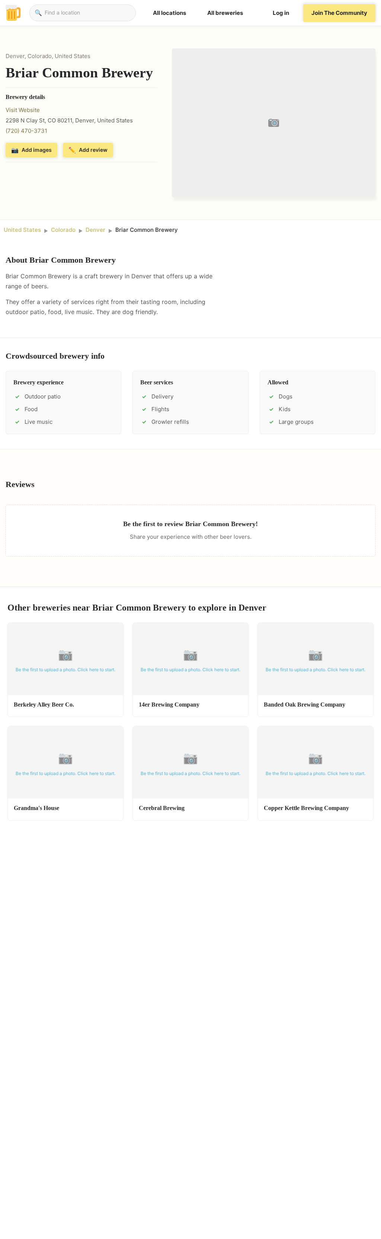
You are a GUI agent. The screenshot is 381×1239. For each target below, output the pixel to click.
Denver (95, 229)
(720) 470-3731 (26, 130)
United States (22, 229)
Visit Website (23, 109)
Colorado (63, 229)
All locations (169, 12)
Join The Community (339, 12)
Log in (281, 12)
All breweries (225, 12)
